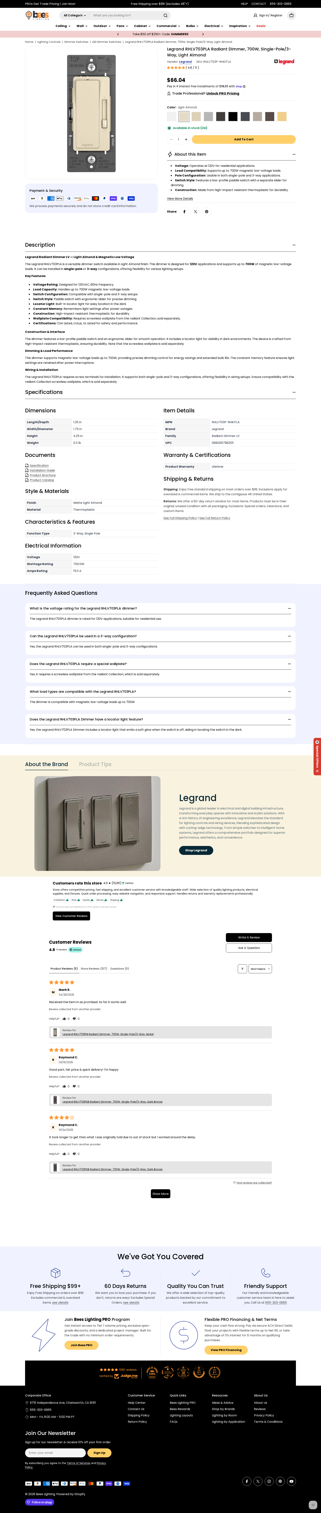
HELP (244, 4)
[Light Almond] (184, 116)
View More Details (180, 198)
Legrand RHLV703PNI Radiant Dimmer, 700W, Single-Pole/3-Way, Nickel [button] (108, 1034)
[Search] (165, 15)
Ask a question (249, 948)
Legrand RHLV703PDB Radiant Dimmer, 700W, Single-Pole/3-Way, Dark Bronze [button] (113, 1102)
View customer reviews (71, 916)
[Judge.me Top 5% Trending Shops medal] (215, 1372)
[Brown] (220, 116)
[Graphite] (245, 116)
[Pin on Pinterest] (206, 211)
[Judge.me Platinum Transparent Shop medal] (168, 1372)
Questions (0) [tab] (119, 969)
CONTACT (259, 4)
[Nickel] (257, 116)
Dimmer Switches (76, 42)
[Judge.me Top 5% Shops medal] (199, 1372)
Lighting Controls (49, 42)
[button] (118, 34)
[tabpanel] (160, 823)
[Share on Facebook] (184, 211)
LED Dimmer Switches (106, 42)
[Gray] (208, 116)
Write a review (249, 937)
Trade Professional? (205, 93)
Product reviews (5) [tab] (64, 969)
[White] (171, 116)
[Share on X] (195, 211)
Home (29, 42)
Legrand (185, 62)
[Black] (233, 116)
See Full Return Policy (214, 518)
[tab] (46, 765)
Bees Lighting (45, 1494)
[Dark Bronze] (269, 116)
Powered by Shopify (70, 1494)
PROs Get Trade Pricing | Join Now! (50, 4)
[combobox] (115, 15)
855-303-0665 (280, 4)
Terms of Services (78, 1463)
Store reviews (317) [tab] (94, 969)
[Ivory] (196, 116)
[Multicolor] (282, 116)
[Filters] (242, 968)
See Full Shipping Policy (180, 518)
